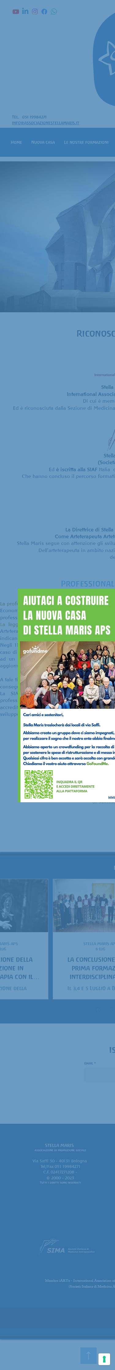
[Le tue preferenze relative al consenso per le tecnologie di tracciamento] (104, 1359)
